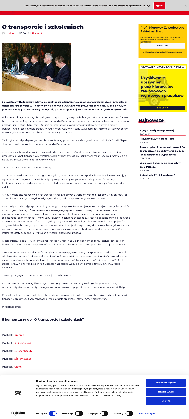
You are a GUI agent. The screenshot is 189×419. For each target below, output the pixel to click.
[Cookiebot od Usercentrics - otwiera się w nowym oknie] (18, 414)
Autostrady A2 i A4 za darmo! (157, 175)
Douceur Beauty (23, 351)
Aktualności (37, 33)
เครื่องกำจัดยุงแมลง (23, 359)
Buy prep (19, 335)
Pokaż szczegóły (146, 413)
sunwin (18, 366)
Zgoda (159, 5)
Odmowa (166, 401)
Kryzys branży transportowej (157, 130)
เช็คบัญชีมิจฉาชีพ (22, 343)
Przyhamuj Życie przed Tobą (157, 138)
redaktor (10, 33)
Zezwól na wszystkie (166, 382)
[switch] (79, 413)
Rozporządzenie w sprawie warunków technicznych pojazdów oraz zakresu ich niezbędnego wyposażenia (162, 151)
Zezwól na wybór (166, 392)
